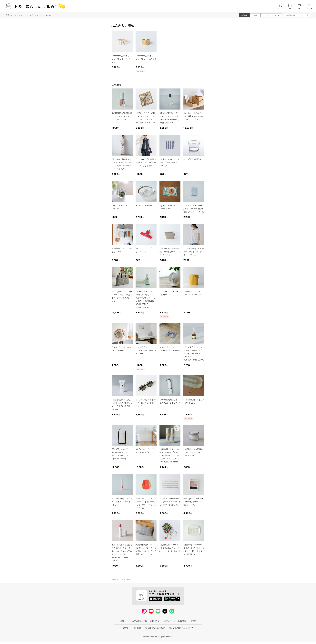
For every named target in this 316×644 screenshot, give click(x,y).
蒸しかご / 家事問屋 (144, 205)
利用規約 (192, 621)
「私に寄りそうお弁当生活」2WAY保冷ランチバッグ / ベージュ (169, 251)
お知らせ (124, 621)
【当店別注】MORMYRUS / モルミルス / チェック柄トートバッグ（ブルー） (169, 548)
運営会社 (126, 628)
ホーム (114, 580)
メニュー (309, 8)
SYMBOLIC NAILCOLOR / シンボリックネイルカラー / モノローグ (122, 116)
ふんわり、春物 (124, 580)
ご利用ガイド (155, 621)
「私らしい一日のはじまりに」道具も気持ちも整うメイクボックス (193, 116)
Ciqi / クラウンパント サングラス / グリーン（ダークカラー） (146, 403)
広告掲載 (182, 621)
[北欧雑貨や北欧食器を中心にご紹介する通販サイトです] (34, 6)
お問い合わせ (169, 621)
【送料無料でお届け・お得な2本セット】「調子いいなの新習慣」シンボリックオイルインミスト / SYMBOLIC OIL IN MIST (169, 455)
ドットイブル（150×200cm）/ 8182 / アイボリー (146, 350)
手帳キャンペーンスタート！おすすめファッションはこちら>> (28, 15)
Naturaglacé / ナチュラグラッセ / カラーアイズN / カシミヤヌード (193, 501)
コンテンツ (290, 8)
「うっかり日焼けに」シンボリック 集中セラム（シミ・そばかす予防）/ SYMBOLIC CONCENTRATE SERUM (193, 353)
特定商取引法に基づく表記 (155, 628)
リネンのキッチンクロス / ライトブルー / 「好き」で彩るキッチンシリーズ (193, 208)
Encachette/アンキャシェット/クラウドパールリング (122, 59)
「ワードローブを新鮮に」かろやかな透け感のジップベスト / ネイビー (146, 162)
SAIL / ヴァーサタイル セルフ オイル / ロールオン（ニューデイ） (122, 501)
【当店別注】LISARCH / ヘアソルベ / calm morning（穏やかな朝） (193, 452)
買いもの (280, 8)
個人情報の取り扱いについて (181, 628)
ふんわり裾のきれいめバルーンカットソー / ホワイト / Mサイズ (193, 251)
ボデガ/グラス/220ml (192, 159)
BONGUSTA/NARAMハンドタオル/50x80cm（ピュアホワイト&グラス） (169, 501)
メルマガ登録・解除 (138, 621)
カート (300, 8)
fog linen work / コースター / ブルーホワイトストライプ (169, 162)
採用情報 (137, 628)
